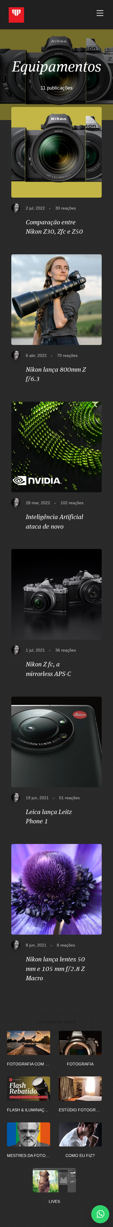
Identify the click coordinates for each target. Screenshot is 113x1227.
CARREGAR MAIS (56, 1022)
